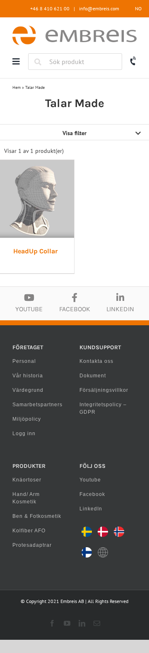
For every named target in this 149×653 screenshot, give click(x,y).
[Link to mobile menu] (16, 61)
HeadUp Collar (35, 251)
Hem (16, 87)
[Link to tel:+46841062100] (133, 61)
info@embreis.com (99, 8)
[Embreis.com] (74, 28)
